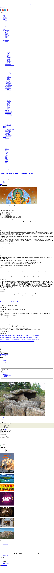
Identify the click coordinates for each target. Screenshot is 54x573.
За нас (4, 568)
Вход (6, 7)
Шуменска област (8, 124)
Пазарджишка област (8, 73)
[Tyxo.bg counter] (3, 565)
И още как (5, 426)
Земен (8, 76)
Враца (6, 142)
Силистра (6, 155)
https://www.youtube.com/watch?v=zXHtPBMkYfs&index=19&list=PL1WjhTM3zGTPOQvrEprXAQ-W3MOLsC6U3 (20, 339)
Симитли (8, 59)
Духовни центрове (8, 131)
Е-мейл (4, 182)
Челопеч (8, 109)
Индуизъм (6, 33)
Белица (8, 50)
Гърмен (8, 53)
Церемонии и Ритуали (9, 166)
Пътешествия (5, 18)
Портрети (4, 127)
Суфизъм (6, 34)
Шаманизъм (7, 35)
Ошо (5, 39)
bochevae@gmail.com (4, 354)
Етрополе (8, 96)
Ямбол (6, 163)
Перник (8, 78)
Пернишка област (8, 74)
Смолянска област (8, 87)
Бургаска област (7, 63)
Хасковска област (8, 113)
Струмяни (8, 60)
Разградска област (8, 83)
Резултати (6, 429)
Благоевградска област (9, 48)
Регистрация (2, 7)
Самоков (8, 105)
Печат (4, 181)
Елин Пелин (9, 95)
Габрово (6, 143)
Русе (5, 154)
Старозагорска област (8, 111)
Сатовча (8, 58)
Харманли (8, 122)
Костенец (8, 100)
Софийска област (8, 88)
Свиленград (9, 118)
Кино (3, 24)
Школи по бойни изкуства (9, 129)
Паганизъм (7, 42)
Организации (5, 27)
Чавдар (8, 108)
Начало (4, 29)
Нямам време (6, 427)
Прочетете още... (6, 547)
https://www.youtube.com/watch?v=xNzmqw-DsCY (9, 301)
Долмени (2, 417)
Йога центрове (7, 132)
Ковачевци (9, 77)
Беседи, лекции (7, 168)
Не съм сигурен (6, 425)
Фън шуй (4, 26)
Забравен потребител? (7, 375)
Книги (4, 15)
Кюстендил (7, 146)
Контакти (4, 570)
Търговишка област (8, 112)
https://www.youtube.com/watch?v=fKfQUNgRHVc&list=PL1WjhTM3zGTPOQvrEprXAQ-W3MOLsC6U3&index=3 (20, 335)
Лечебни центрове (8, 136)
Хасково (8, 123)
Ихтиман (8, 98)
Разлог (8, 56)
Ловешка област (7, 71)
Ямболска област (8, 125)
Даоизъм (6, 32)
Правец (8, 104)
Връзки (4, 571)
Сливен (6, 156)
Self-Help (6, 45)
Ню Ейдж (6, 44)
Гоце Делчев (9, 52)
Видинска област (8, 66)
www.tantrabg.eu (3, 355)
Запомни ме (4, 371)
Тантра (6, 37)
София (6, 158)
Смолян (6, 157)
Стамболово (9, 120)
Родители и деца (8, 170)
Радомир (8, 79)
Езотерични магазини (8, 135)
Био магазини (7, 134)
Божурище (9, 90)
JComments (27, 363)
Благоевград (9, 51)
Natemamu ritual (5, 544)
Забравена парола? (6, 376)
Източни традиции (6, 30)
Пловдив (6, 152)
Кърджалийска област (9, 69)
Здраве (4, 19)
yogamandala (2, 208)
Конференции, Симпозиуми (10, 167)
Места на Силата (6, 47)
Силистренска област (8, 85)
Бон (5, 38)
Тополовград (9, 121)
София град (7, 110)
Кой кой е (4, 128)
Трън (8, 80)
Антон (8, 89)
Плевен (6, 151)
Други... (6, 36)
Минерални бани (10, 117)
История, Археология (8, 169)
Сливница (8, 107)
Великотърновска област (9, 65)
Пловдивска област (8, 82)
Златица (8, 97)
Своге (8, 106)
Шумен (6, 162)
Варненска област (8, 64)
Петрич (8, 55)
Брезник (8, 75)
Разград (6, 153)
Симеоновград (9, 119)
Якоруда (8, 62)
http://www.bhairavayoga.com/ (39, 275)
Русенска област (7, 84)
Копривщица (9, 99)
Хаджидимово (9, 61)
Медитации (5, 17)
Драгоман (8, 94)
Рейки (6, 20)
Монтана (6, 148)
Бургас (6, 139)
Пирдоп (8, 103)
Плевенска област (8, 81)
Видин (6, 141)
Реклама (4, 569)
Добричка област (8, 68)
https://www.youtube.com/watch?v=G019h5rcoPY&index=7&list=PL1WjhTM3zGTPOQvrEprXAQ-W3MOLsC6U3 (20, 337)
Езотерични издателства (9, 130)
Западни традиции (6, 40)
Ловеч (6, 147)
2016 (4, 450)
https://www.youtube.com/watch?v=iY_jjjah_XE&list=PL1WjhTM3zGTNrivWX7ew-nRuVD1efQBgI (17, 341)
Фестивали (7, 165)
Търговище (7, 160)
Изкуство (4, 25)
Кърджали (6, 145)
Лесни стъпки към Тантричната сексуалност (17, 173)
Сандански (9, 57)
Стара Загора (7, 159)
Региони (4, 137)
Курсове (4, 16)
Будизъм (6, 31)
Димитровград (9, 114)
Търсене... (2, 12)
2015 (4, 451)
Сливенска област (8, 86)
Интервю (4, 126)
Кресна (8, 54)
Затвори (2, 432)
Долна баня (9, 93)
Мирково (8, 102)
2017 (4, 449)
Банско (8, 49)
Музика (4, 23)
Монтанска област (8, 72)
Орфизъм (6, 41)
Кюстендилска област (8, 70)
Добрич (6, 144)
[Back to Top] (0, 540)
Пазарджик (7, 149)
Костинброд (9, 101)
